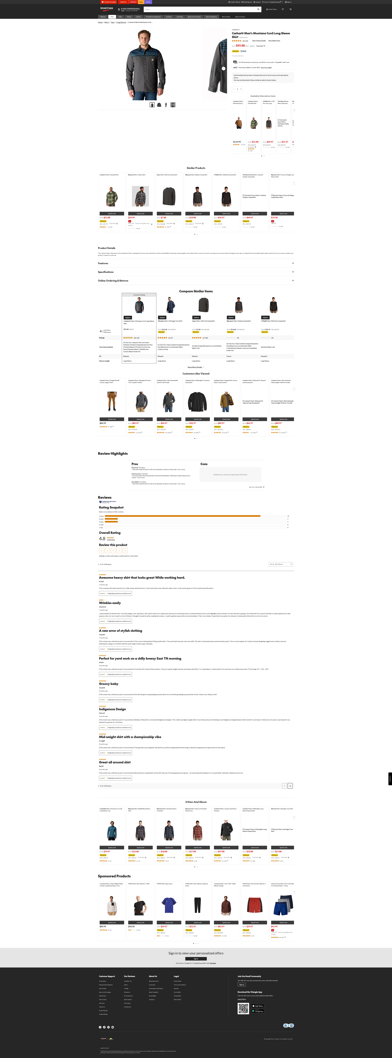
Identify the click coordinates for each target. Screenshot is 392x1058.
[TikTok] (104, 1027)
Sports (138, 17)
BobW (101, 766)
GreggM (102, 741)
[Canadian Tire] (123, 2)
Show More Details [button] (195, 367)
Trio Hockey (127, 1003)
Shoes (129, 17)
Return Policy (177, 999)
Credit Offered (235, 2)
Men (112, 17)
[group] (112, 220)
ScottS (101, 581)
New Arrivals (226, 17)
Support (258, 2)
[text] (239, 144)
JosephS (102, 688)
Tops (113, 22)
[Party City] (148, 2)
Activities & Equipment (153, 17)
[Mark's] (141, 2)
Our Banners (127, 1007)
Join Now (212, 963)
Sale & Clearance (211, 17)
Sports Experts (128, 999)
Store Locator (103, 999)
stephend (102, 607)
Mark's (126, 985)
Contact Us (102, 1007)
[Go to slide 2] (159, 104)
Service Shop (102, 988)
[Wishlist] (283, 9)
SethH (101, 662)
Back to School (240, 17)
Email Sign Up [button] (248, 2)
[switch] (102, 331)
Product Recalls (103, 1010)
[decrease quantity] (234, 89)
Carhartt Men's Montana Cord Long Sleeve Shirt (261, 35)
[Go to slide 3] (166, 104)
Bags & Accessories (194, 17)
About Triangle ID (153, 992)
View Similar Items (274, 40)
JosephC (102, 634)
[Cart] (291, 9)
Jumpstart (151, 999)
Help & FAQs (102, 996)
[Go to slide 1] (152, 104)
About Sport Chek (153, 981)
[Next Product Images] (223, 68)
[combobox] (282, 564)
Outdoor (169, 17)
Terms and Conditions (180, 985)
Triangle (126, 988)
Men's (106, 22)
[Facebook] (100, 1027)
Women (102, 17)
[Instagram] (108, 1027)
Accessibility (177, 992)
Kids (120, 17)
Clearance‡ (236, 51)
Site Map (176, 988)
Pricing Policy (177, 996)
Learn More (242, 999)
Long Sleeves (121, 22)
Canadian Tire (128, 981)
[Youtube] (112, 1027)
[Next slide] (294, 110)
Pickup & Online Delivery (106, 985)
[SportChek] (133, 2)
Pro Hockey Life (128, 996)
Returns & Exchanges (105, 992)
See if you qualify (266, 67)
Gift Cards (102, 1003)
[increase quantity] (241, 89)
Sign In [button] (289, 2)
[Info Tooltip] (264, 46)
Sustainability (152, 996)
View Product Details (259, 40)
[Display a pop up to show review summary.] (171, 227)
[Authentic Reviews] (108, 502)
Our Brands (152, 985)
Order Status (272, 9)
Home (100, 22)
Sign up (241, 985)
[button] (258, 9)
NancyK (102, 713)
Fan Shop (180, 17)
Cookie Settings (103, 1014)
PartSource (127, 992)
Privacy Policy (177, 981)
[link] (241, 41)
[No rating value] (231, 337)
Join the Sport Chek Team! (156, 988)
